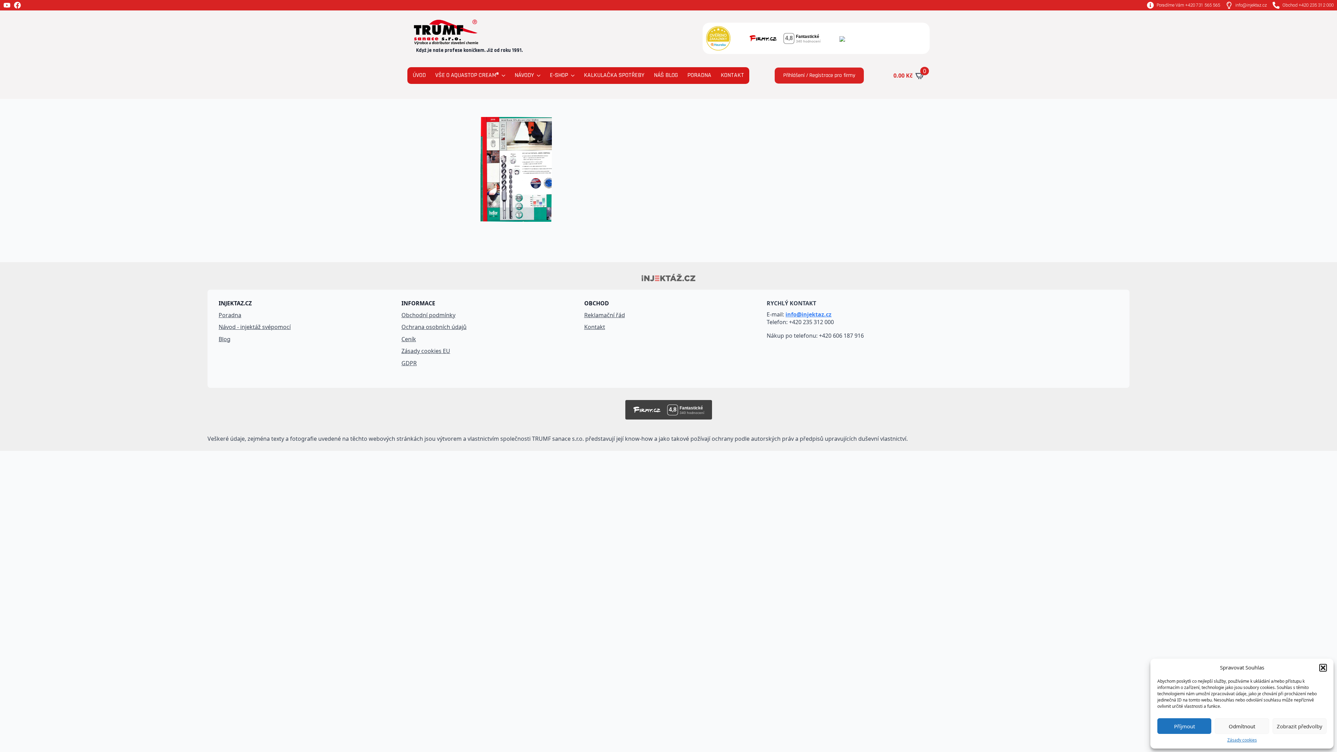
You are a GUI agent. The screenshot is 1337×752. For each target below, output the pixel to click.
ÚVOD (419, 75)
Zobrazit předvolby (1299, 726)
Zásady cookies (1242, 740)
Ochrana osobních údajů (434, 327)
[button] (1323, 667)
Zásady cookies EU (425, 351)
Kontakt (594, 327)
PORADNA (699, 75)
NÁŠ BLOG (666, 75)
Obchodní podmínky (428, 315)
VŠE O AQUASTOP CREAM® (467, 75)
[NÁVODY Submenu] (538, 75)
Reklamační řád (604, 315)
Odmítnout (1242, 726)
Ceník (408, 339)
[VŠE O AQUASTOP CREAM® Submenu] (503, 75)
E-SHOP (559, 75)
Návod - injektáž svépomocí (255, 327)
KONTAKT (732, 75)
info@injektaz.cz (808, 314)
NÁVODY (524, 75)
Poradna (230, 315)
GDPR (409, 363)
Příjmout (1184, 726)
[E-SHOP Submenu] (572, 75)
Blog (224, 339)
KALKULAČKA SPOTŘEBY (614, 75)
